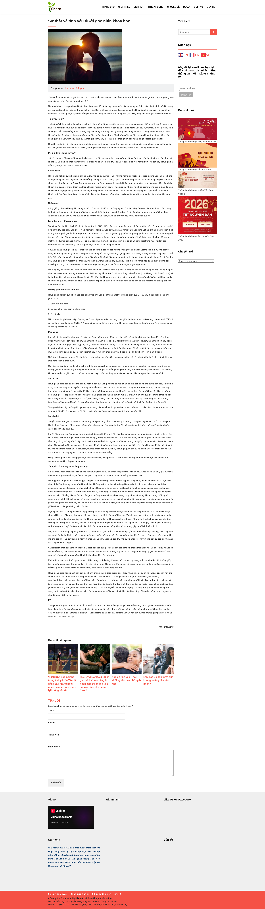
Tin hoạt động (154, 7)
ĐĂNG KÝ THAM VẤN (57, 894)
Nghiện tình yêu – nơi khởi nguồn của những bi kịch (126, 680)
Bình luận (54, 746)
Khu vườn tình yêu (74, 88)
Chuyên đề (173, 7)
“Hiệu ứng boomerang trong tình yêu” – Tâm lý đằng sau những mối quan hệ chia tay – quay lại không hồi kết (62, 684)
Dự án (186, 7)
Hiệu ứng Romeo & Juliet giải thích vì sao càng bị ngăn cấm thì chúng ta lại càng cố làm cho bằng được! (94, 684)
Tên (51, 710)
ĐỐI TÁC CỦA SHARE (101, 894)
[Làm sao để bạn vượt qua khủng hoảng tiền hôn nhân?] (158, 659)
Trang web (53, 734)
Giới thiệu (124, 7)
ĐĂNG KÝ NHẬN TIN (79, 894)
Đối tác (198, 7)
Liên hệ (211, 7)
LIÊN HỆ (117, 894)
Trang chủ (108, 7)
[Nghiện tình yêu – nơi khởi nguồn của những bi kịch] (127, 659)
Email (51, 722)
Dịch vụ (138, 7)
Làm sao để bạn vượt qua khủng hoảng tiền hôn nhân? (158, 680)
